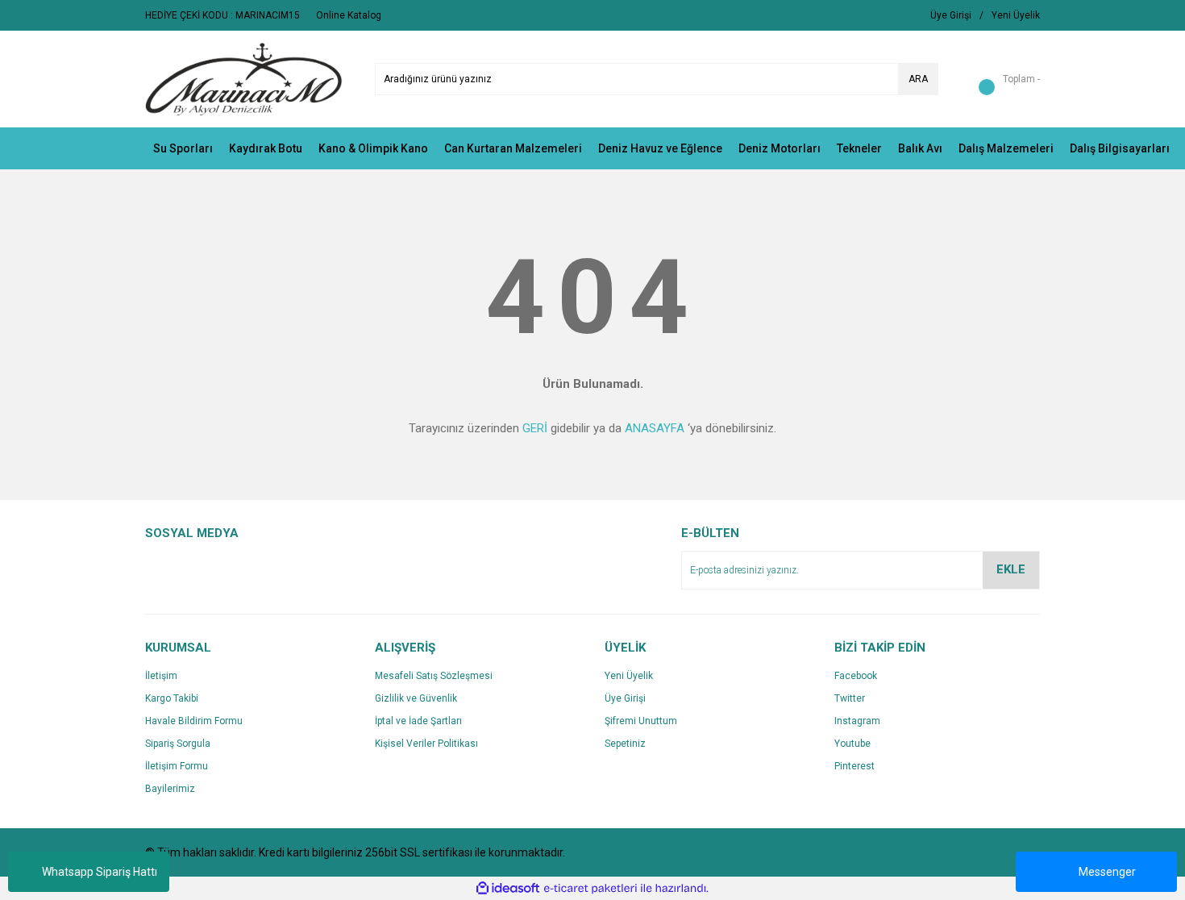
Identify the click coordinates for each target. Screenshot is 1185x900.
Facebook (855, 675)
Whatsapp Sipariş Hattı (99, 871)
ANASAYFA (654, 428)
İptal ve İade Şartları (418, 721)
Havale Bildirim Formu (194, 721)
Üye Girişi (625, 698)
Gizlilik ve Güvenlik (416, 698)
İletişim (161, 675)
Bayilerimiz (170, 788)
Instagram (857, 721)
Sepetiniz (625, 743)
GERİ (534, 428)
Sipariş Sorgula (177, 743)
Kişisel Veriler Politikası (426, 743)
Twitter (849, 698)
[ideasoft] (508, 888)
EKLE (1010, 569)
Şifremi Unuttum (641, 721)
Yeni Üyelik (629, 675)
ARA (918, 79)
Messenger (1107, 871)
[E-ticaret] (590, 888)
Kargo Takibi (171, 698)
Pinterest (854, 766)
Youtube (852, 743)
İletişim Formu (176, 766)
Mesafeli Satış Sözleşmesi (434, 675)
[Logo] (244, 78)
